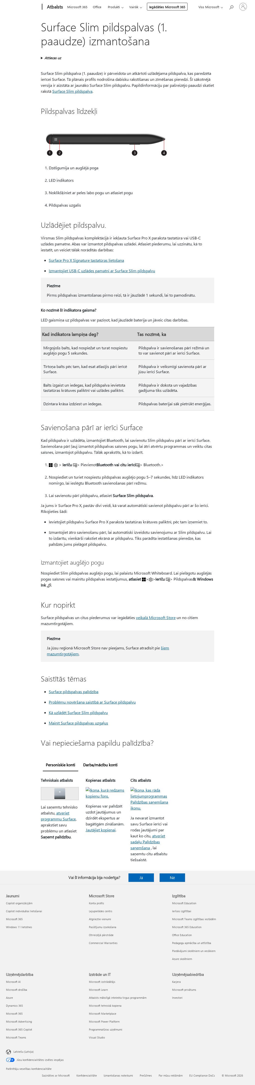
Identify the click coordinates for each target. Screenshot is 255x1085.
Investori (177, 997)
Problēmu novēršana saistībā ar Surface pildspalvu (92, 702)
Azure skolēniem (182, 959)
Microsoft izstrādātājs (102, 982)
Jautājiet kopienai (101, 829)
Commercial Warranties (103, 943)
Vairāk (133, 7)
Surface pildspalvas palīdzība (73, 691)
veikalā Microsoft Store (156, 617)
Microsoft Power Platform (104, 1021)
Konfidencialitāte (86, 1075)
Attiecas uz (53, 57)
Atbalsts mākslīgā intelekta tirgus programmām (117, 997)
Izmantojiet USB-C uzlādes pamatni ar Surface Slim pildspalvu (102, 270)
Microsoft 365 (77, 7)
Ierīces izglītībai (181, 911)
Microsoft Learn (98, 990)
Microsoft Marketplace (102, 1013)
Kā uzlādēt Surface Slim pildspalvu (78, 712)
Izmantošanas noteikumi (118, 1075)
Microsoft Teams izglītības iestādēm (194, 919)
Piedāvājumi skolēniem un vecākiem (193, 951)
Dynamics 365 (14, 1005)
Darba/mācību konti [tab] (100, 764)
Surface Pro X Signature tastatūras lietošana (86, 260)
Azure (9, 997)
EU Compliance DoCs (202, 1075)
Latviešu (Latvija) (23, 1051)
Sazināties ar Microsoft (56, 1075)
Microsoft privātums (184, 990)
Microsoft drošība (16, 990)
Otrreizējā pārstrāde (101, 935)
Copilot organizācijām (19, 903)
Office (97, 7)
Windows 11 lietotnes (19, 927)
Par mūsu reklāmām (171, 1075)
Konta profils (96, 903)
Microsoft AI (13, 982)
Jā (141, 877)
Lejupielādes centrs (100, 911)
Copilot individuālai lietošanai (24, 911)
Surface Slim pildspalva (72, 91)
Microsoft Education (184, 903)
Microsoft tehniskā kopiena (105, 1005)
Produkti (114, 7)
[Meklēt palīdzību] (231, 6)
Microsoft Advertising (19, 1021)
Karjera (176, 982)
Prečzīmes (146, 1075)
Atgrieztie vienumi (100, 919)
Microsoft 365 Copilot (19, 1029)
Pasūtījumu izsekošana (102, 927)
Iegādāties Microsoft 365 (167, 7)
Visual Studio (97, 1037)
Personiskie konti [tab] (60, 764)
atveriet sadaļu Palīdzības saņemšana (147, 841)
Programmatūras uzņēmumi (105, 1029)
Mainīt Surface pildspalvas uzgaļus (78, 722)
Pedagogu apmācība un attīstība (191, 943)
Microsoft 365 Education (186, 927)
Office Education (182, 935)
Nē (172, 877)
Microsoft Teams (16, 1037)
